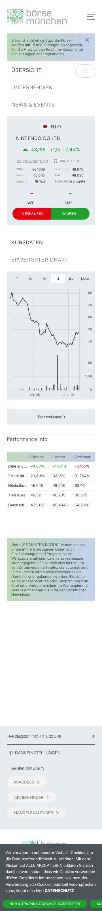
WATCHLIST (70, 161)
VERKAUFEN (32, 213)
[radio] (17, 278)
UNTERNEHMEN (32, 87)
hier (14, 54)
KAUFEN (69, 213)
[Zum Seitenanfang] (93, 736)
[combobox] (85, 71)
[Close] (87, 39)
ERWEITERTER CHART (39, 260)
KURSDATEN (27, 242)
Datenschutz (59, 890)
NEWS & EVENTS (33, 105)
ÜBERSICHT (26, 70)
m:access (24, 782)
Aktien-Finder (28, 797)
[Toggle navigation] (91, 16)
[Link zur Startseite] (27, 16)
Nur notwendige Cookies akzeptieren (45, 904)
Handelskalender (33, 812)
